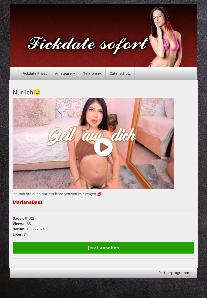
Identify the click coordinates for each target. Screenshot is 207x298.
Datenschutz (120, 73)
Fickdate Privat (34, 73)
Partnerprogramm (174, 272)
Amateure (64, 73)
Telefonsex (92, 73)
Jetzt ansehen (103, 247)
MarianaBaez (28, 202)
